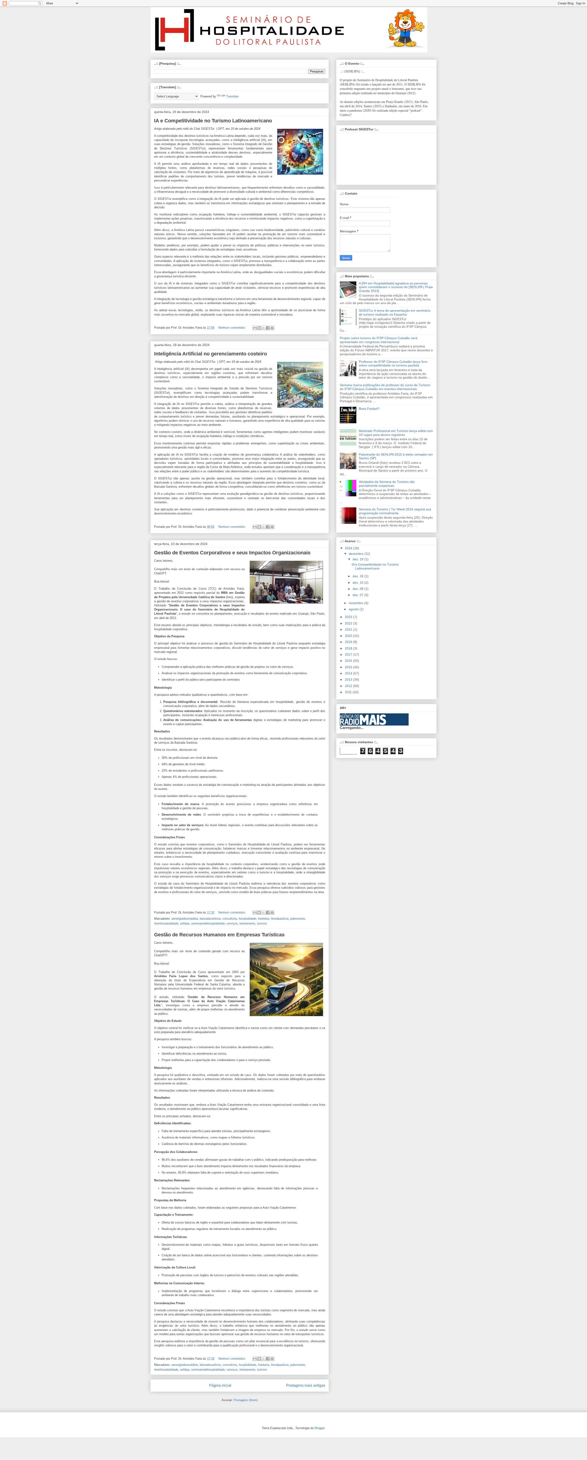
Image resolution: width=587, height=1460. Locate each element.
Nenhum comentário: (232, 327)
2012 (349, 686)
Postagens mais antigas (305, 1385)
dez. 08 (358, 589)
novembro (356, 603)
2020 (349, 636)
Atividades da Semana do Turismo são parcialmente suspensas (387, 483)
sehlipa (184, 923)
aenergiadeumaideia (185, 918)
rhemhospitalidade (166, 923)
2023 (349, 617)
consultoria (229, 918)
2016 (349, 661)
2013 (349, 679)
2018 (349, 648)
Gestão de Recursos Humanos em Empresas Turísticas (219, 935)
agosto (354, 609)
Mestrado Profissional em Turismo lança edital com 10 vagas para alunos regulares (396, 433)
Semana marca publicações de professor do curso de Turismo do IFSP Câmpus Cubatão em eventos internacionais (385, 387)
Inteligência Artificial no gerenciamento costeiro (210, 354)
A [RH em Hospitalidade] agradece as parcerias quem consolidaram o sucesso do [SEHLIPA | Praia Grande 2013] (396, 287)
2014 (349, 673)
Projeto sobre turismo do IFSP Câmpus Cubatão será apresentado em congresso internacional (378, 340)
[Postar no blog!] (259, 328)
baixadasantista (210, 918)
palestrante (297, 918)
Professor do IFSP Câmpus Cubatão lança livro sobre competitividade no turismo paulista (393, 363)
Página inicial (220, 1385)
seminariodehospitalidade (208, 923)
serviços (232, 923)
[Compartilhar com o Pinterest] (272, 328)
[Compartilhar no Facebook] (268, 328)
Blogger (319, 1428)
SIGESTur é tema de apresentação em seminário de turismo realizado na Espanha (394, 312)
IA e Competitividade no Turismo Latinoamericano (213, 121)
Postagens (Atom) (246, 1400)
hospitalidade (247, 918)
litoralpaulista (279, 918)
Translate (232, 96)
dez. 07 (358, 595)
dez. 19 (358, 559)
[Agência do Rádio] (363, 724)
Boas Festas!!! (369, 408)
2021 (349, 629)
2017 (349, 654)
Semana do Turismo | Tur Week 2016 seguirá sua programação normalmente (395, 511)
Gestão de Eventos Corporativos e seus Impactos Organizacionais (232, 552)
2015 (349, 667)
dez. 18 (358, 576)
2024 (349, 548)
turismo (262, 923)
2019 (349, 642)
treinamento (247, 923)
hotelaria (263, 918)
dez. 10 (358, 582)
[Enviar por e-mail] (254, 328)
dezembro (356, 553)
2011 (349, 692)
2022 (349, 623)
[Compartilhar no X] (263, 328)
